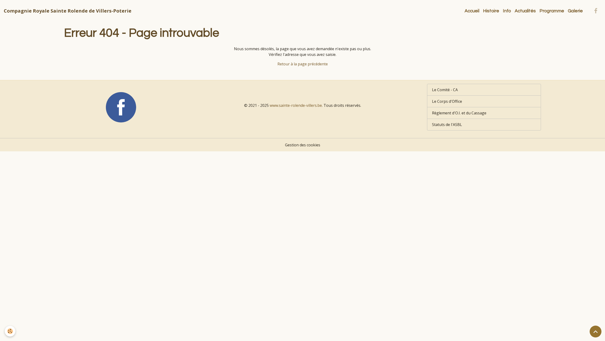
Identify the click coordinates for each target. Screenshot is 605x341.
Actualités (525, 11)
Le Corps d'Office (447, 101)
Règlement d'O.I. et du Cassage (459, 113)
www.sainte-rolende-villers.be (296, 105)
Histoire (491, 11)
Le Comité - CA (445, 89)
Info (507, 11)
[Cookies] (10, 331)
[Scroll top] (595, 331)
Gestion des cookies (302, 145)
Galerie (575, 11)
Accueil (472, 11)
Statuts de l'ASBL (447, 124)
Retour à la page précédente (302, 64)
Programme (552, 11)
